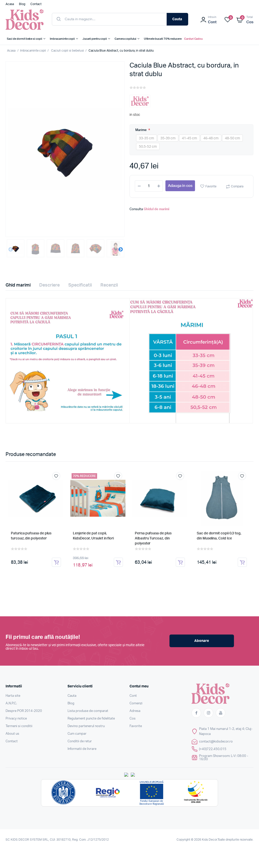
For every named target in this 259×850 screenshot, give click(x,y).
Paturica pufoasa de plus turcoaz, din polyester (31, 536)
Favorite (211, 186)
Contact (12, 741)
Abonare (201, 641)
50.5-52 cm (148, 146)
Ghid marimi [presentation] (18, 285)
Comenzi (136, 703)
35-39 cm (168, 138)
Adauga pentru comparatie (59, 485)
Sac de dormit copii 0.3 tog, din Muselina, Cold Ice (219, 536)
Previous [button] (10, 249)
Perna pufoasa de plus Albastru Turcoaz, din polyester (153, 538)
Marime (141, 130)
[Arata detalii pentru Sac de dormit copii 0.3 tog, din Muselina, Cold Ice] (221, 498)
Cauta (177, 19)
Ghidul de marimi (156, 209)
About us (12, 733)
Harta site (13, 696)
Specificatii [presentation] (80, 285)
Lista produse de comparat (88, 711)
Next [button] (120, 249)
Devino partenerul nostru (86, 726)
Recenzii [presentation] (109, 285)
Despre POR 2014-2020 (24, 711)
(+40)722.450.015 (212, 749)
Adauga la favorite (56, 476)
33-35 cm (146, 138)
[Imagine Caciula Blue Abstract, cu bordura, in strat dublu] (65, 149)
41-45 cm (189, 138)
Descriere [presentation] (49, 285)
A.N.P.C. (11, 703)
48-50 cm (232, 138)
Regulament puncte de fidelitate (91, 718)
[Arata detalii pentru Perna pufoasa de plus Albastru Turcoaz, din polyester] (159, 498)
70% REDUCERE (84, 475)
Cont (133, 696)
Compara (237, 186)
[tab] (21, 285)
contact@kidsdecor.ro (216, 741)
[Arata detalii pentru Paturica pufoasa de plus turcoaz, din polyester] (35, 498)
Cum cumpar (77, 733)
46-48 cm (211, 138)
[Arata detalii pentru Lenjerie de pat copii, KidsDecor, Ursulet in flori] (97, 498)
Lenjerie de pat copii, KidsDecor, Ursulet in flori (93, 536)
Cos (133, 718)
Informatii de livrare (82, 749)
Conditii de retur (80, 741)
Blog (71, 703)
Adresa (135, 711)
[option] (65, 149)
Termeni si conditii (19, 726)
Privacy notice (16, 718)
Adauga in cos (180, 186)
